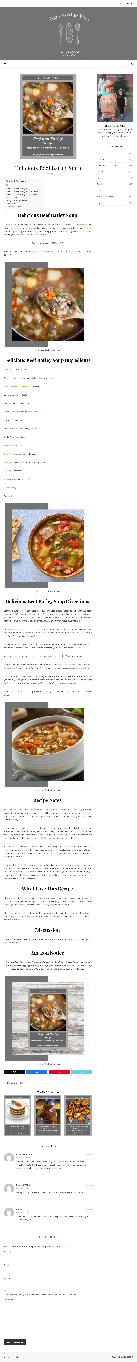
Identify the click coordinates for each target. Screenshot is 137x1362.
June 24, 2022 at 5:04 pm (25, 1212)
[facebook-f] (120, 3)
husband (30, 916)
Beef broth (9, 445)
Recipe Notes (13, 197)
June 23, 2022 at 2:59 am (25, 1157)
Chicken (100, 159)
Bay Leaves (9, 487)
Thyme (7, 462)
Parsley (7, 470)
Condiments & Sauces (107, 165)
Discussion (12, 204)
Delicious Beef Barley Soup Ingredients (24, 191)
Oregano (8, 479)
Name (7, 1251)
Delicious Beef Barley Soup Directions (23, 194)
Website (8, 1278)
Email (7, 1265)
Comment (8, 1299)
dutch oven (14, 629)
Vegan (100, 202)
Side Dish (101, 184)
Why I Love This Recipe (17, 200)
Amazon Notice (14, 206)
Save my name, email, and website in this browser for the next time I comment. (40, 1294)
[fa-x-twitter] (124, 3)
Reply (89, 1154)
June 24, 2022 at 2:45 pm (25, 1188)
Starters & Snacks (105, 196)
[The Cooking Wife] (68, 33)
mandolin (34, 411)
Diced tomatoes (12, 453)
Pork (99, 177)
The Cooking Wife (15, 1083)
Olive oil (8, 369)
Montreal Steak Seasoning (17, 386)
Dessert (100, 171)
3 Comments (48, 173)
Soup (48, 163)
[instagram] (128, 3)
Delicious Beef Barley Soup (19, 188)
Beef (99, 153)
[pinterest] (132, 3)
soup (81, 224)
